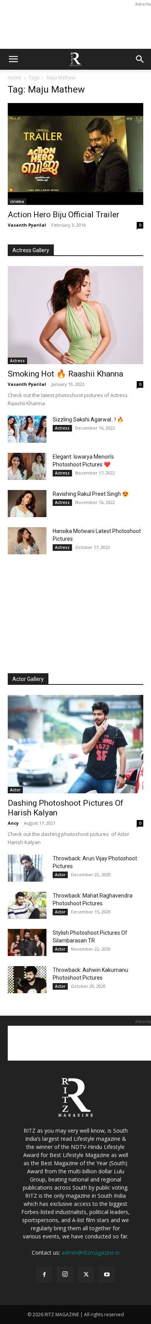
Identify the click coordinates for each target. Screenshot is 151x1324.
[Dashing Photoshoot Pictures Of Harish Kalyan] (75, 744)
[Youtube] (107, 1275)
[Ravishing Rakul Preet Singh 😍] (27, 503)
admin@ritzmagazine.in (91, 1252)
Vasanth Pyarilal (27, 225)
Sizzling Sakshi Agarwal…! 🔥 (88, 419)
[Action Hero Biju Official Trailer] (75, 154)
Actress (17, 360)
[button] (13, 59)
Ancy (13, 823)
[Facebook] (44, 1275)
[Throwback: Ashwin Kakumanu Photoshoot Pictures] (27, 979)
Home (14, 77)
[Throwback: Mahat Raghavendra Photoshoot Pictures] (27, 905)
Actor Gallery (28, 679)
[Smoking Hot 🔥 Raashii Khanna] (75, 315)
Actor (15, 790)
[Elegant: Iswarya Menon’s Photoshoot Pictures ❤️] (27, 466)
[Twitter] (86, 1275)
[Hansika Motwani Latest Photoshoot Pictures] (27, 540)
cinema (17, 201)
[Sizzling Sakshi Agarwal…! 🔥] (27, 429)
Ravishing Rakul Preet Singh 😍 (91, 494)
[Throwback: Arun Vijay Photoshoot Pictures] (27, 868)
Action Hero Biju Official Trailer (63, 214)
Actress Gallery (30, 250)
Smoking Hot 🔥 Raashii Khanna (65, 373)
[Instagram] (65, 1274)
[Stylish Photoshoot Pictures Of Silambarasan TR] (27, 942)
